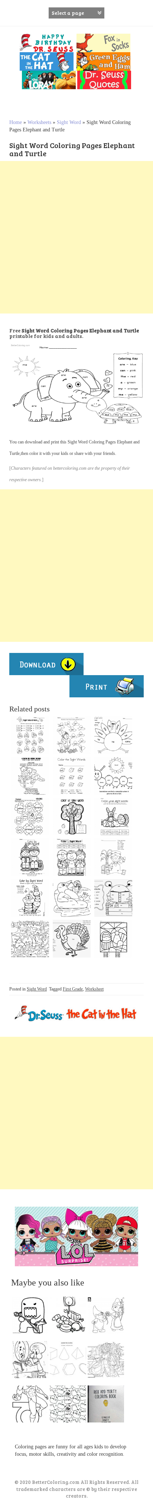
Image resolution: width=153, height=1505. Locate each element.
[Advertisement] (76, 237)
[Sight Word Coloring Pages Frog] (113, 898)
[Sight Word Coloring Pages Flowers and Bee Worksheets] (30, 816)
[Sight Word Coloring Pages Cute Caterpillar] (30, 898)
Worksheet (94, 989)
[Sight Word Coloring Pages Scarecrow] (113, 857)
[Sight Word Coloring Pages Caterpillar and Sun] (113, 775)
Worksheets (39, 122)
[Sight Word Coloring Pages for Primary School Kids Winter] (30, 857)
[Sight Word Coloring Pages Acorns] (71, 775)
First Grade (73, 989)
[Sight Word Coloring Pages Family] (30, 938)
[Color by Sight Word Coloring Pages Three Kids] (71, 857)
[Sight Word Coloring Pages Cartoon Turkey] (71, 938)
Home (15, 122)
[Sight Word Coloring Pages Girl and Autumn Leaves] (71, 735)
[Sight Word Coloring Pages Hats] (30, 735)
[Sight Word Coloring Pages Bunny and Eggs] (113, 816)
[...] (32, 1317)
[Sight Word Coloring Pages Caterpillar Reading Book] (30, 775)
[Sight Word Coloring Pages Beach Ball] (113, 938)
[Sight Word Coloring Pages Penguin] (71, 898)
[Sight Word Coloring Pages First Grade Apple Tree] (71, 816)
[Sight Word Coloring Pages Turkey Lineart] (113, 735)
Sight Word (69, 122)
